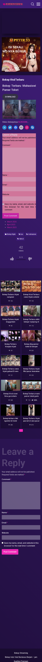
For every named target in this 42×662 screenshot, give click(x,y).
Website (5, 194)
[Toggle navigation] (38, 4)
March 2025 (12, 227)
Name (5, 175)
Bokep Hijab (11, 234)
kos (21, 234)
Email (5, 185)
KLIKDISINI (22, 122)
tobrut (21, 239)
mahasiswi (32, 234)
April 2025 (11, 224)
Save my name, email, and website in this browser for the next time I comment (20, 207)
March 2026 (12, 222)
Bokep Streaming (21, 653)
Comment (6, 145)
